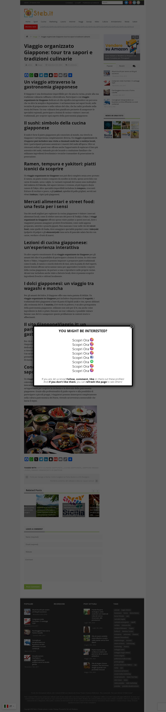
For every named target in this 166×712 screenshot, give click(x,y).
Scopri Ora (81, 340)
